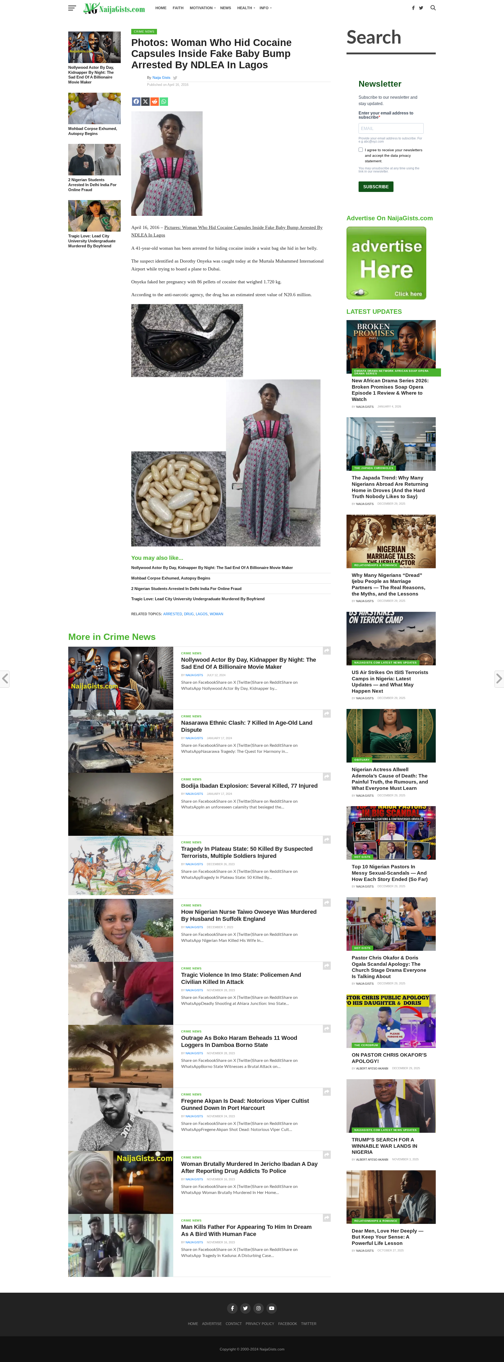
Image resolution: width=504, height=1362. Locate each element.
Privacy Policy (260, 1324)
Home (160, 8)
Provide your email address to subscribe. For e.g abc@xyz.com (390, 140)
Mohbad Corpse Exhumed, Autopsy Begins (92, 131)
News (225, 8)
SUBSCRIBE (376, 187)
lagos (202, 614)
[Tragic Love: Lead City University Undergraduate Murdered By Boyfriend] (94, 230)
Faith (178, 8)
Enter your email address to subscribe (386, 115)
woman (216, 614)
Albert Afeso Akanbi (372, 1068)
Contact (234, 1324)
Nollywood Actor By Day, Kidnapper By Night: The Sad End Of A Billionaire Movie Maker (91, 74)
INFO (264, 8)
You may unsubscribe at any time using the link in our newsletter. (389, 170)
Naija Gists (161, 77)
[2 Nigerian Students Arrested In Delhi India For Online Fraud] (94, 174)
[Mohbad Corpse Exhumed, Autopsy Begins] (94, 123)
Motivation (201, 8)
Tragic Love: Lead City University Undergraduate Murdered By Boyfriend (92, 241)
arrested (172, 614)
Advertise (212, 1324)
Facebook (287, 1324)
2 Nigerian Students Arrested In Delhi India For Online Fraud (92, 185)
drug (189, 614)
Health (244, 8)
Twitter (308, 1324)
